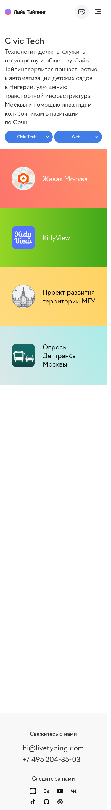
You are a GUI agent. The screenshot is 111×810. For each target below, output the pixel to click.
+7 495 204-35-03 (52, 759)
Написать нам (82, 12)
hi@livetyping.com (53, 747)
